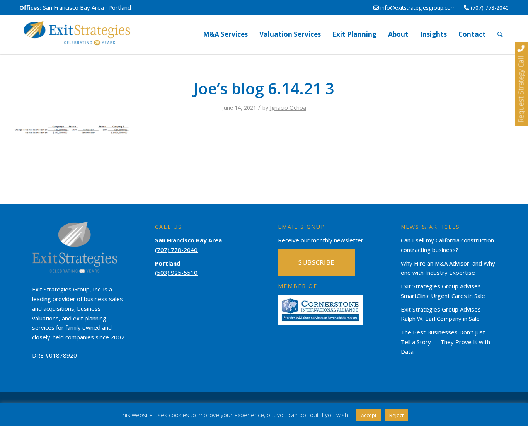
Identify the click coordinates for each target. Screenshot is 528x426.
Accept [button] (368, 415)
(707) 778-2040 (489, 7)
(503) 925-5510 (176, 272)
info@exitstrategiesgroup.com (417, 7)
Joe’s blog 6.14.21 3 (264, 88)
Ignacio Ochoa (288, 107)
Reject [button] (396, 415)
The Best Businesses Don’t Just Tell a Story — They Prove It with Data (445, 341)
